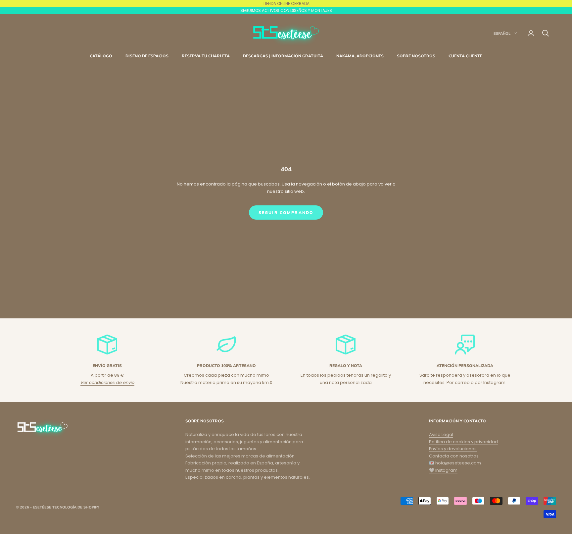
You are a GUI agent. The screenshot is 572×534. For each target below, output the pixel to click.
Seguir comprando (286, 212)
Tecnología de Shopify (75, 507)
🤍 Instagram (443, 470)
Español (502, 33)
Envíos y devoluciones (453, 449)
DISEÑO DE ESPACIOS (146, 55)
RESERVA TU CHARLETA (206, 55)
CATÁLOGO (101, 55)
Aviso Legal (441, 434)
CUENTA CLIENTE (465, 55)
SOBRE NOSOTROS (416, 55)
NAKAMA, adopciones (360, 55)
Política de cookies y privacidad (463, 442)
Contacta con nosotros (454, 456)
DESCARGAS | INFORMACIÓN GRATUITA (283, 55)
